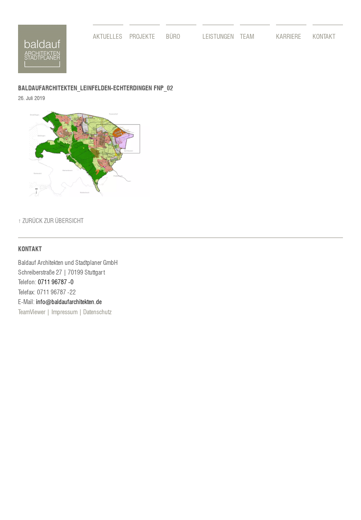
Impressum (64, 312)
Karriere (288, 36)
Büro (173, 36)
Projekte (142, 36)
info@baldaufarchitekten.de (69, 301)
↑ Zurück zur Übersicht (51, 220)
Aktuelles (107, 36)
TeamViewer (31, 312)
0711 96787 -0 (56, 282)
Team (247, 36)
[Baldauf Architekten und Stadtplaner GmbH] (42, 70)
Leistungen (218, 36)
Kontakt (324, 36)
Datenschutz (97, 312)
